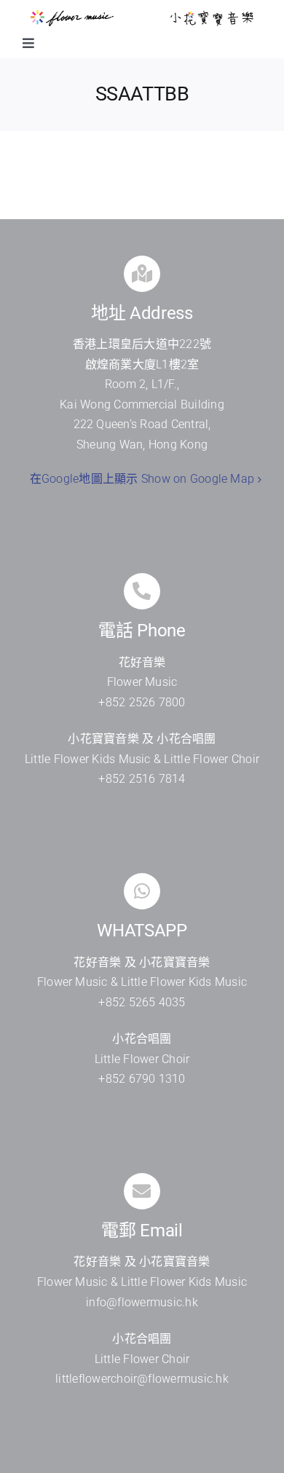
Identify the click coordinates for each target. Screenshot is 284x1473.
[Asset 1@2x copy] (72, 16)
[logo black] (211, 16)
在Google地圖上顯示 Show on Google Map (142, 479)
